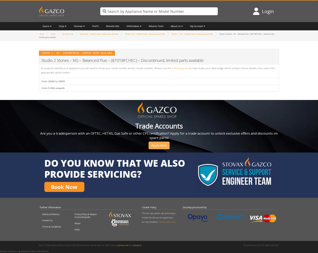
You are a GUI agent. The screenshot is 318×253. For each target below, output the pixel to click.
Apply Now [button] (159, 145)
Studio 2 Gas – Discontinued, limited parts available (145, 34)
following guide (180, 68)
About (77, 223)
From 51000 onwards (53, 88)
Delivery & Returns (50, 214)
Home (42, 34)
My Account (196, 26)
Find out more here (167, 222)
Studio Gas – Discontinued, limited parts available (99, 34)
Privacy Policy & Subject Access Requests (86, 216)
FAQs (77, 229)
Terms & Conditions (51, 226)
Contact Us (47, 220)
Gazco (53, 34)
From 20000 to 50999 (53, 81)
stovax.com (123, 245)
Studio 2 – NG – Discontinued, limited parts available (192, 34)
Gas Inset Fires (67, 34)
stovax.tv (137, 245)
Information (133, 26)
